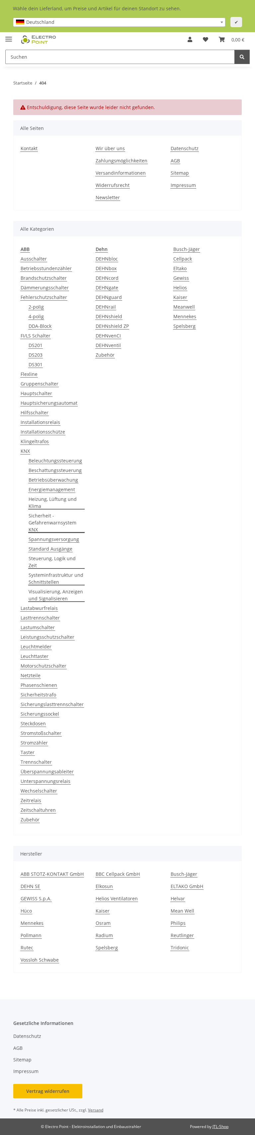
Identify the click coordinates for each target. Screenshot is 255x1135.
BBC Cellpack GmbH (118, 874)
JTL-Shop (220, 1126)
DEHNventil (108, 345)
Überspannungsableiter (47, 771)
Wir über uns (110, 148)
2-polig (36, 307)
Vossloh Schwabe (40, 960)
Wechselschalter (39, 791)
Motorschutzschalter (43, 666)
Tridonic (180, 947)
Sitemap (180, 173)
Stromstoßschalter (41, 733)
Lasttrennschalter (40, 618)
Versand (95, 1110)
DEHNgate (107, 287)
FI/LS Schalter (35, 335)
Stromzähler (34, 743)
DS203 (35, 355)
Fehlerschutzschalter (44, 297)
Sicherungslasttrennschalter (52, 704)
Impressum (183, 185)
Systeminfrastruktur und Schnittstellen (56, 578)
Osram (103, 923)
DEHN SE (30, 886)
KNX (25, 451)
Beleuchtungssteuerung (55, 460)
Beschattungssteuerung (55, 470)
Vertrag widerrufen (47, 1091)
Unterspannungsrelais (45, 781)
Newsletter (108, 197)
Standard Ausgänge (50, 549)
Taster (28, 752)
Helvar (178, 898)
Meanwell (184, 307)
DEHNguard (109, 297)
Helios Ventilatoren (117, 898)
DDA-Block (40, 326)
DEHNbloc (107, 259)
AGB (175, 160)
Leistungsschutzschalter (47, 637)
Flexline (29, 374)
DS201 (35, 345)
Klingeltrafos (35, 441)
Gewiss (181, 278)
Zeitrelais (31, 800)
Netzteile (31, 675)
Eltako (180, 268)
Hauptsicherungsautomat (49, 403)
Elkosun (104, 886)
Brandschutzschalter (44, 278)
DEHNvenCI (108, 335)
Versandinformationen (121, 173)
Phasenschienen (39, 685)
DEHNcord (107, 278)
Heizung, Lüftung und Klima (53, 502)
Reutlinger (182, 935)
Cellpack (182, 259)
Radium (104, 935)
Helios (180, 287)
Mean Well (182, 911)
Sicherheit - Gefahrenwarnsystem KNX (52, 522)
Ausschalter (34, 259)
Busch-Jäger (186, 249)
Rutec (27, 947)
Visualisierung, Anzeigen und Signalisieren (56, 595)
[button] (190, 39)
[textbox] (119, 22)
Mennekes (184, 316)
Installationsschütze (43, 432)
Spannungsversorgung (54, 539)
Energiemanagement (52, 489)
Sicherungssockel (40, 714)
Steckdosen (33, 723)
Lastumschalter (38, 627)
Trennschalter (36, 762)
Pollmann (31, 935)
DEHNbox (106, 268)
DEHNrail (106, 307)
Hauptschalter (36, 393)
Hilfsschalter (34, 412)
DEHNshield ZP (112, 326)
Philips (178, 923)
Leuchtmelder (36, 646)
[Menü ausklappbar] (8, 36)
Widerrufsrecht (112, 185)
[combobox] (119, 22)
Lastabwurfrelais (39, 608)
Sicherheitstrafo (38, 694)
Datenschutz (185, 148)
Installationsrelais (40, 422)
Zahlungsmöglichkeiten (121, 160)
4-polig (36, 316)
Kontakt (29, 148)
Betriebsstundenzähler (46, 268)
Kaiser (180, 297)
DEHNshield (109, 316)
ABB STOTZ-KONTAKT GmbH (52, 874)
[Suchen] (242, 57)
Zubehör (30, 819)
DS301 (35, 364)
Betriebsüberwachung (53, 480)
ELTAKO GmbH (187, 886)
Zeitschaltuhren (38, 810)
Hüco (26, 911)
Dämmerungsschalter (45, 287)
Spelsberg (184, 326)
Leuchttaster (34, 656)
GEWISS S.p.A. (36, 898)
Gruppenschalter (39, 384)
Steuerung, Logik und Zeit (52, 561)
